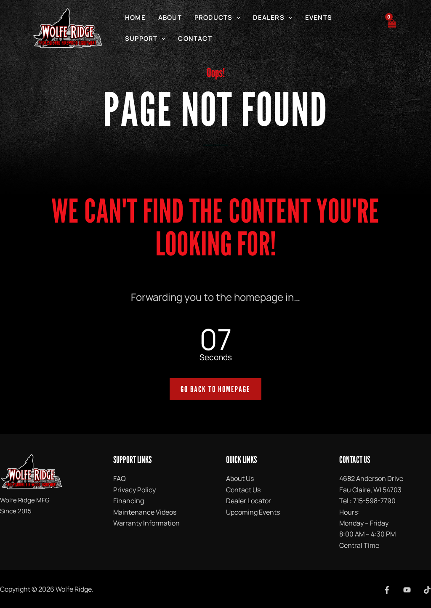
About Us (240, 478)
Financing (128, 500)
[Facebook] (387, 590)
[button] (236, 17)
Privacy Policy (134, 489)
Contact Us (243, 489)
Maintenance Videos (144, 512)
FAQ (119, 478)
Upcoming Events (253, 512)
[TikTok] (427, 590)
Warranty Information (146, 523)
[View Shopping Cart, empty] (391, 28)
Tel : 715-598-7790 (367, 500)
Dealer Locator (248, 500)
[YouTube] (407, 590)
